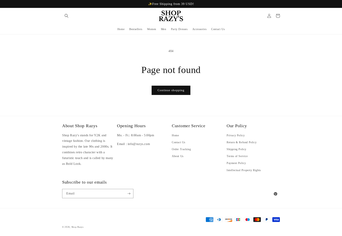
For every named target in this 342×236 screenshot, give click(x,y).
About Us (177, 156)
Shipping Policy (236, 149)
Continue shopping (171, 90)
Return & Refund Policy (241, 142)
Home (175, 135)
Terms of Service (237, 156)
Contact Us (178, 142)
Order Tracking (181, 149)
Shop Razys (77, 227)
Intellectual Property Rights (244, 170)
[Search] (66, 15)
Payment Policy (236, 163)
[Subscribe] (128, 193)
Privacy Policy (236, 135)
